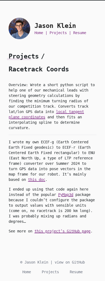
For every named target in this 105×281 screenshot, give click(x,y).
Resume (79, 33)
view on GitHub (70, 262)
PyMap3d (65, 194)
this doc (36, 179)
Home (38, 33)
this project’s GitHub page (62, 231)
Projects (58, 33)
